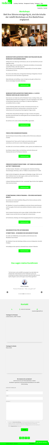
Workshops (20, 3)
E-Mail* (7, 395)
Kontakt (45, 8)
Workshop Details (24, 85)
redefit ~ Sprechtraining (7, 2)
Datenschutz (16, 443)
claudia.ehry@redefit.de (37, 311)
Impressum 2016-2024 (9, 443)
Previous (7, 292)
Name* (7, 390)
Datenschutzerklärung (17, 422)
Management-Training (29, 3)
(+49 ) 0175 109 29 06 (25, 309)
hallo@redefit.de (14, 426)
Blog (42, 3)
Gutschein (39, 5)
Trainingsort (37, 3)
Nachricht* (8, 401)
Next (41, 292)
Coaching (16, 3)
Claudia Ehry (40, 8)
